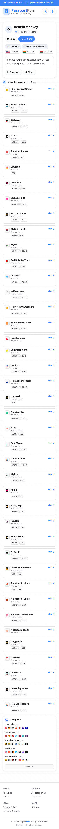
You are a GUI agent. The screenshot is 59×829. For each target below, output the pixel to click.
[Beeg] (23, 728)
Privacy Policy (10, 807)
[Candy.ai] (19, 752)
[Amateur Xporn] (19, 760)
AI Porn (10, 748)
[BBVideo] (23, 760)
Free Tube (12, 724)
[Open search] (45, 11)
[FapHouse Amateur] (6, 760)
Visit (50, 88)
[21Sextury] (19, 744)
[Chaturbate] (9, 736)
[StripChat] (6, 736)
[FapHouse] (6, 744)
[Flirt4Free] (23, 736)
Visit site (28, 38)
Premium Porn (14, 740)
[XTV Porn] (19, 728)
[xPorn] (6, 728)
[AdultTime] (26, 744)
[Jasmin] (9, 752)
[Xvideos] (16, 728)
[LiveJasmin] (12, 736)
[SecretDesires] (26, 752)
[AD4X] (16, 760)
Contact (7, 796)
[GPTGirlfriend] (23, 752)
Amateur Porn (13, 756)
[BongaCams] (19, 736)
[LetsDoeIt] (12, 744)
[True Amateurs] (9, 760)
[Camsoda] (16, 736)
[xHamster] (12, 728)
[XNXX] (26, 728)
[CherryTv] (26, 736)
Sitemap (35, 807)
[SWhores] (12, 760)
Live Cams (11, 732)
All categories (38, 792)
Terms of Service (11, 810)
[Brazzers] (9, 744)
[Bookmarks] (53, 11)
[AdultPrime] (23, 744)
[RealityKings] (16, 744)
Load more (29, 766)
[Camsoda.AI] (16, 752)
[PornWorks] (12, 752)
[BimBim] (6, 752)
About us (7, 792)
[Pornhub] (9, 728)
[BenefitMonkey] (26, 760)
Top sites (36, 796)
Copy (12, 38)
